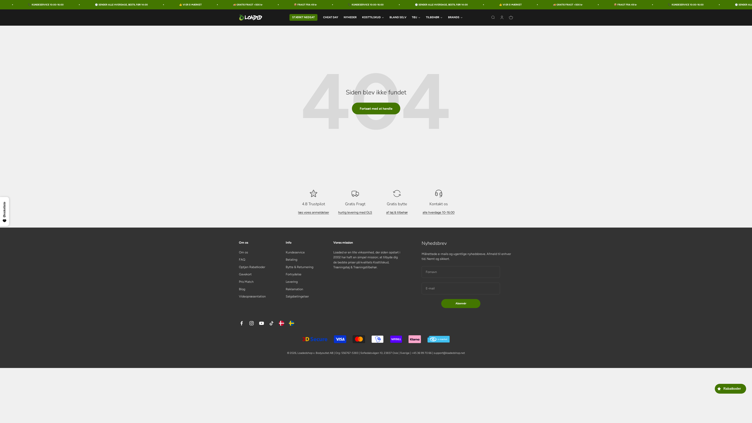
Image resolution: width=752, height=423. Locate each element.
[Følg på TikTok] (271, 323)
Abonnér (461, 303)
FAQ (242, 259)
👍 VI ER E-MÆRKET (138, 4)
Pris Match (246, 282)
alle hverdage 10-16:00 (439, 212)
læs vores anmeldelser (313, 212)
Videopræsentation (252, 296)
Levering (292, 282)
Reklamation (294, 289)
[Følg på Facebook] (241, 323)
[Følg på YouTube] (261, 323)
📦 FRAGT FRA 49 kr (252, 4)
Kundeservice (295, 252)
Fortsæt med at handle (376, 108)
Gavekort (245, 274)
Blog (242, 289)
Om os (243, 252)
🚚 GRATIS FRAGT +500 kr (195, 4)
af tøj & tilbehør (397, 212)
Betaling (291, 259)
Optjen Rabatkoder (252, 267)
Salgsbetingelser (297, 296)
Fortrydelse (293, 274)
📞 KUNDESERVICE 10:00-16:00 (313, 4)
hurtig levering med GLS (355, 212)
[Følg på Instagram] (251, 323)
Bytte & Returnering (299, 267)
